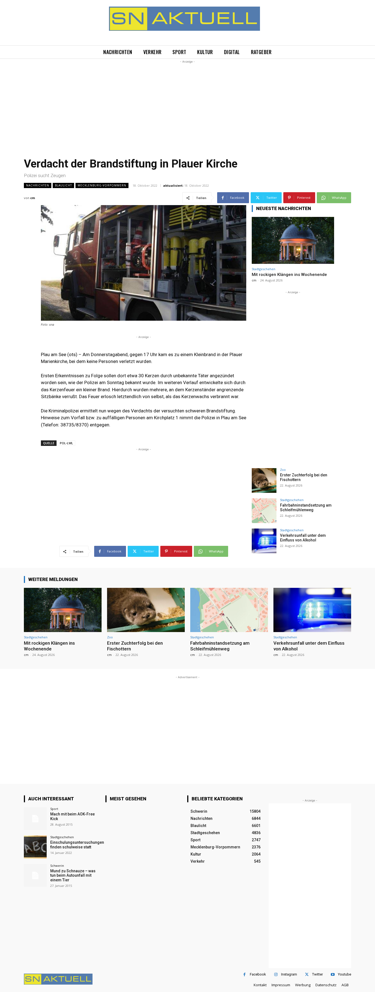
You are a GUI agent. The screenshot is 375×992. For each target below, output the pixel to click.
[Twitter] (307, 974)
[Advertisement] (187, 103)
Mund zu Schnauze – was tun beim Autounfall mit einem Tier (73, 875)
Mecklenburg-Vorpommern (102, 185)
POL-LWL (66, 443)
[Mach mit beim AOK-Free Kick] (35, 818)
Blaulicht (63, 185)
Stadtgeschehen (263, 268)
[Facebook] (244, 974)
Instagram (289, 974)
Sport (54, 808)
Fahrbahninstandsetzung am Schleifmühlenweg (306, 507)
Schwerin (57, 865)
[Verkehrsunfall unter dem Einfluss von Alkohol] (264, 541)
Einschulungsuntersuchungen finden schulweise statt (77, 844)
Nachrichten (37, 185)
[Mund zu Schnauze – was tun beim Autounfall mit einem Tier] (35, 875)
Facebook (258, 974)
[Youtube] (332, 974)
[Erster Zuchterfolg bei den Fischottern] (264, 480)
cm (32, 198)
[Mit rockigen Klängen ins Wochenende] (293, 240)
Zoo (283, 469)
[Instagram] (276, 974)
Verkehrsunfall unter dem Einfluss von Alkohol (303, 537)
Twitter (317, 974)
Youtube (344, 974)
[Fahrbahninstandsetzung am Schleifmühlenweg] (264, 510)
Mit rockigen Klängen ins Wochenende (289, 274)
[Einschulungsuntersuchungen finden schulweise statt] (35, 846)
